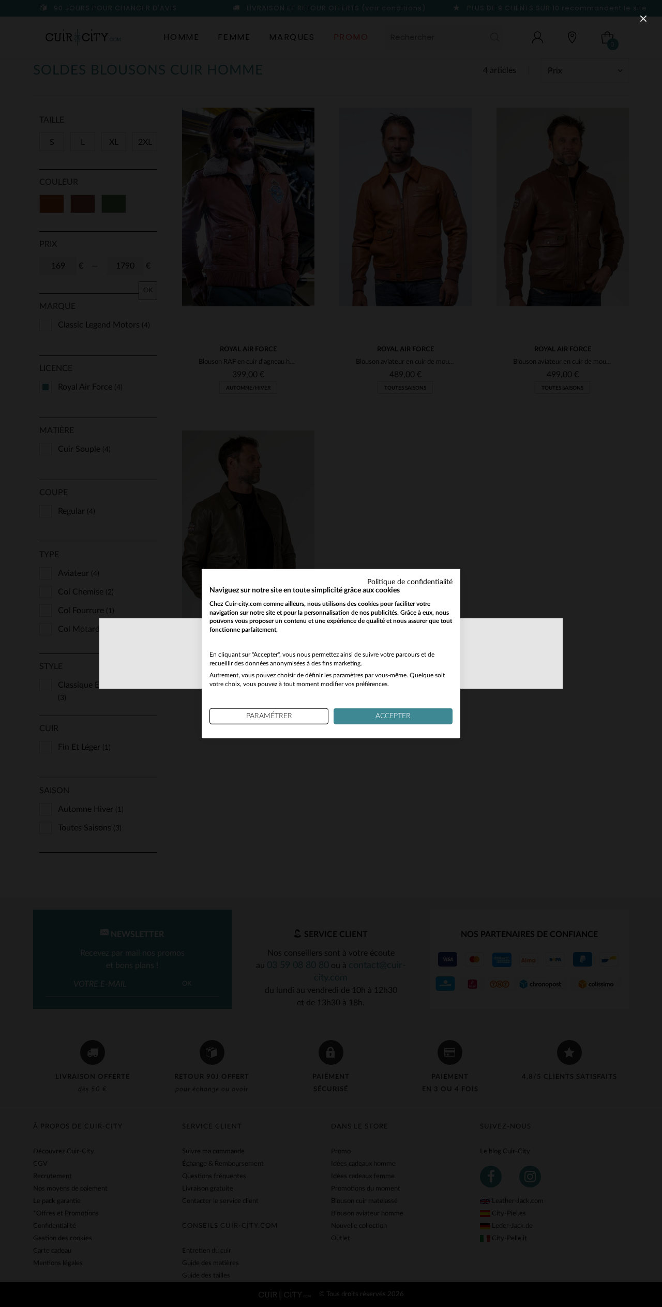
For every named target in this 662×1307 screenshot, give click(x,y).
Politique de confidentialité (410, 582)
